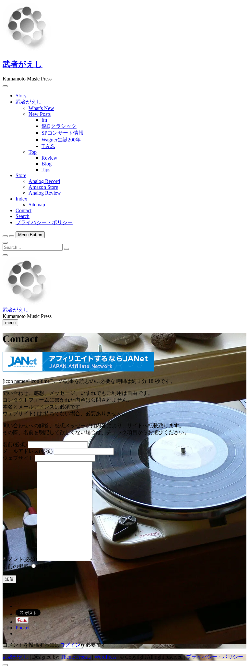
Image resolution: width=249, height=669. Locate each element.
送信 (9, 579)
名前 (15, 444)
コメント (20, 559)
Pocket (23, 627)
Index (21, 198)
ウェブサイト (18, 458)
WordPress (105, 657)
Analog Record (44, 181)
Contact (23, 210)
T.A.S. (48, 146)
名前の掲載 (16, 566)
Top (33, 152)
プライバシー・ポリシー (44, 222)
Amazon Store (43, 187)
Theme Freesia (76, 657)
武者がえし (22, 64)
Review (49, 158)
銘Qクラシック (59, 126)
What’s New (41, 108)
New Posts (40, 114)
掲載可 (45, 566)
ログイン (70, 645)
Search (23, 216)
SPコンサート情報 (63, 133)
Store (21, 175)
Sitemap (37, 204)
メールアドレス (28, 451)
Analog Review (45, 193)
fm (44, 120)
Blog (47, 163)
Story (21, 95)
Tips (46, 169)
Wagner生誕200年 (61, 139)
